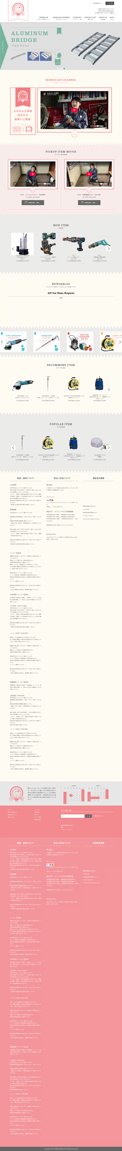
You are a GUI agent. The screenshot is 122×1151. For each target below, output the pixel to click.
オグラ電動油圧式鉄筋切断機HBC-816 (99, 257)
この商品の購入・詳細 (33, 202)
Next (108, 249)
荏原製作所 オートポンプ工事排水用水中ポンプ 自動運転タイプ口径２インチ (99, 397)
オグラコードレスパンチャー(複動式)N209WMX (48, 257)
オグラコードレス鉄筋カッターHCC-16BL (73, 257)
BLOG (112, 18)
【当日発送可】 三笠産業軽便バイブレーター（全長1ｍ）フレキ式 (48, 396)
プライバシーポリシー (67, 829)
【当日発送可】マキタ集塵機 (99, 456)
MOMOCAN (43, 18)
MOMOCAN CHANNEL (61, 18)
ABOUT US (103, 18)
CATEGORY (77, 18)
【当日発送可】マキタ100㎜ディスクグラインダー (22, 396)
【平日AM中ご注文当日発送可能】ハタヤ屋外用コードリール (74, 396)
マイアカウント (97, 3)
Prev (13, 249)
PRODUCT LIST (90, 18)
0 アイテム (110, 3)
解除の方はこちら (99, 816)
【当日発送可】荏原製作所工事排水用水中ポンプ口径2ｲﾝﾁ (22, 257)
